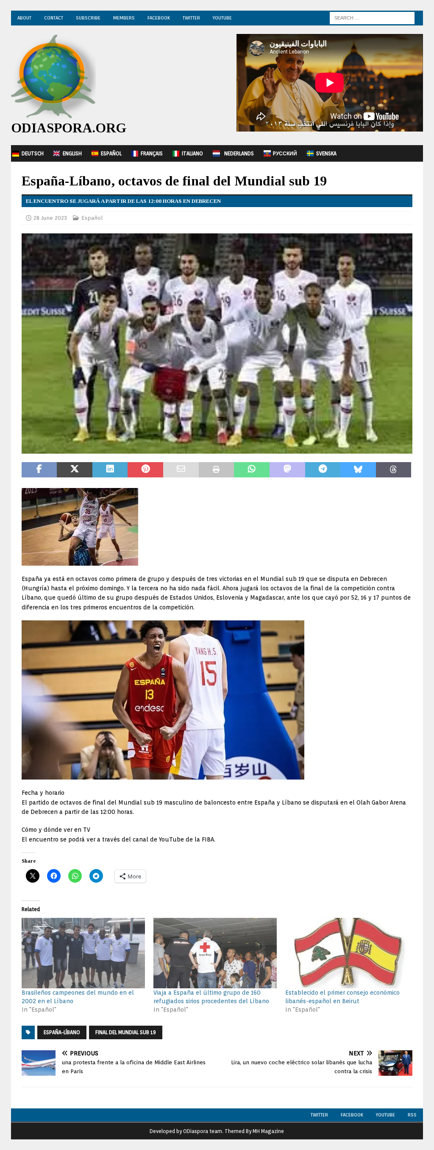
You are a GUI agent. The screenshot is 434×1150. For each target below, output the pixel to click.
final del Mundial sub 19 (125, 1032)
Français (152, 153)
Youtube (385, 1115)
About (24, 18)
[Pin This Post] (145, 469)
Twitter (191, 18)
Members (124, 18)
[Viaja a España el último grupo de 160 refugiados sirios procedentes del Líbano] (215, 953)
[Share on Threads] (394, 469)
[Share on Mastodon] (287, 469)
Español (111, 153)
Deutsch (33, 153)
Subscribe (88, 18)
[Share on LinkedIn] (110, 469)
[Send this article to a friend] (181, 469)
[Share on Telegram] (323, 469)
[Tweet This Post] (74, 469)
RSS (412, 1115)
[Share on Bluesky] (358, 469)
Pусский (285, 153)
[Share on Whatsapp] (252, 469)
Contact (53, 18)
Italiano (192, 153)
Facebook (158, 18)
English (72, 153)
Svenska (326, 153)
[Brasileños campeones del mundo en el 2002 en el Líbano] (83, 953)
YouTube (222, 18)
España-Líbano (62, 1032)
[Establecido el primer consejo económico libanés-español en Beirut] (347, 953)
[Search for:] (372, 17)
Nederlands (239, 153)
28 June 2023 (50, 218)
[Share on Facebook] (39, 469)
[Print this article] (216, 469)
